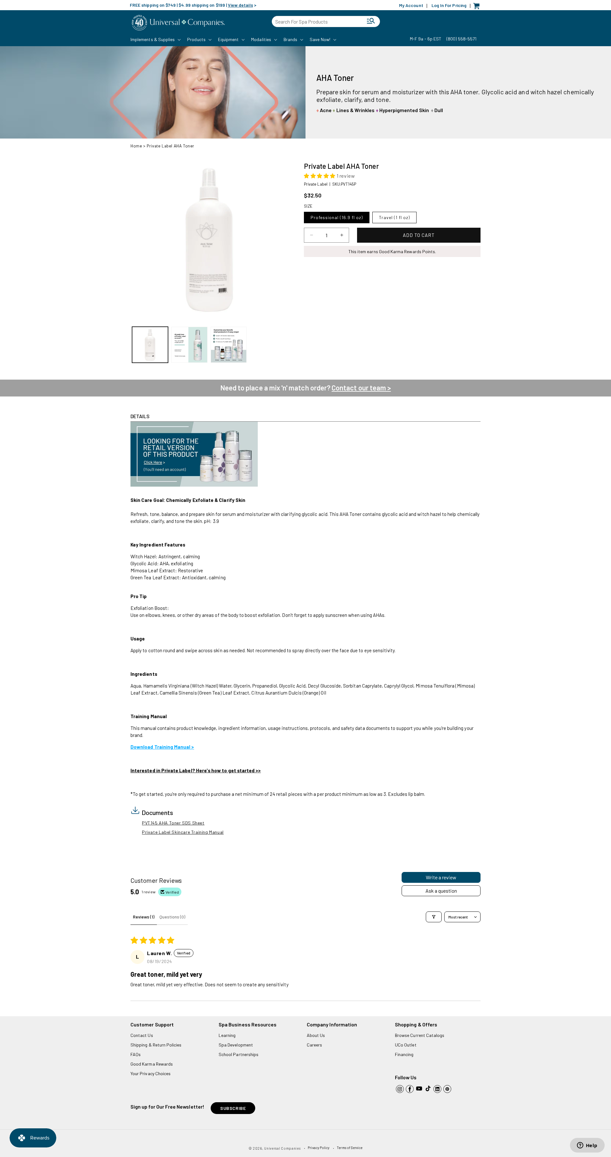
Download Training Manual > (162, 747)
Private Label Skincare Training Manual (183, 832)
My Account (411, 5)
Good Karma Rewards (151, 1064)
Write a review (441, 877)
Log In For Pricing (449, 5)
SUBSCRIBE (233, 1108)
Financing (404, 1054)
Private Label (315, 184)
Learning (227, 1035)
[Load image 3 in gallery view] (229, 345)
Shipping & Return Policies (156, 1044)
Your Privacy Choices (150, 1073)
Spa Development (236, 1044)
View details (240, 5)
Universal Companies (282, 1148)
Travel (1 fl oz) (394, 217)
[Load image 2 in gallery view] (189, 345)
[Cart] (478, 7)
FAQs (135, 1054)
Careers (314, 1044)
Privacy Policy (318, 1148)
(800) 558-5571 (461, 38)
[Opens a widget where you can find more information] (587, 1146)
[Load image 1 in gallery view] (150, 345)
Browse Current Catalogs (419, 1035)
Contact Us (141, 1035)
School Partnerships (238, 1054)
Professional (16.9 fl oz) (337, 217)
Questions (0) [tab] (172, 916)
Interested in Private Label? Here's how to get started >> (195, 770)
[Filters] (434, 916)
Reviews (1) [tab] (143, 916)
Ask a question (441, 891)
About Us (316, 1035)
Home (136, 145)
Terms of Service (349, 1148)
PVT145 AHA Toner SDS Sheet (173, 822)
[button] (155, 39)
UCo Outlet (406, 1044)
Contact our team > (361, 387)
